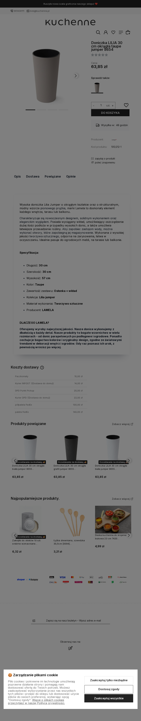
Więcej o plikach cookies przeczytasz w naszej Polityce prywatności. (36, 701)
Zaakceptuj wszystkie (109, 698)
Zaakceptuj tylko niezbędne (109, 680)
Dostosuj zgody (108, 689)
